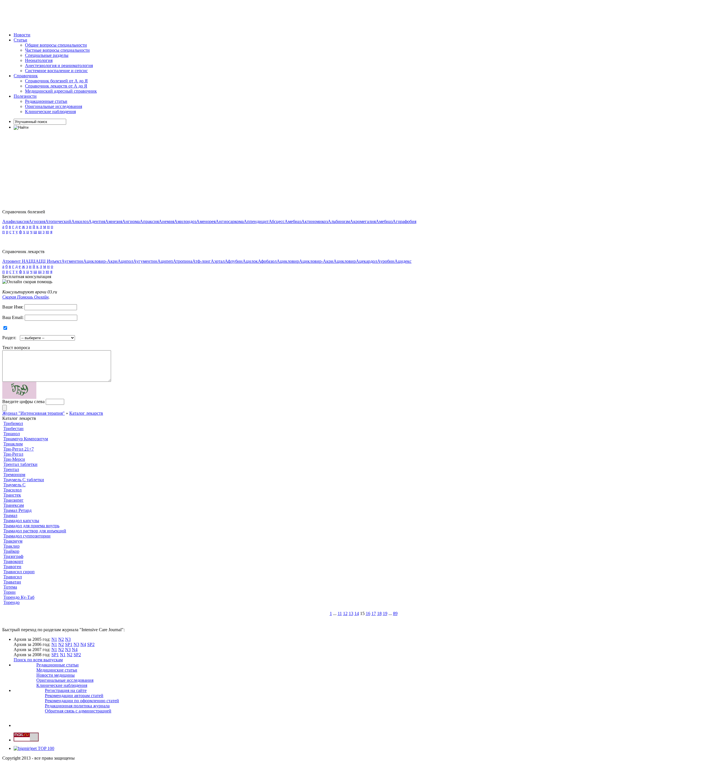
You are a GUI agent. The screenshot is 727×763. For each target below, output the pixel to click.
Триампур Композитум (25, 438)
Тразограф (13, 556)
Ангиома (131, 221)
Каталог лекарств (86, 413)
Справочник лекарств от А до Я (56, 86)
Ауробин (385, 261)
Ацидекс (402, 261)
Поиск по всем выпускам (38, 659)
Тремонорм (14, 474)
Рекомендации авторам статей (74, 695)
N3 (68, 639)
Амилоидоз (185, 221)
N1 (54, 639)
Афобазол (267, 261)
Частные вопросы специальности (57, 50)
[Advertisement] (105, 15)
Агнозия (37, 221)
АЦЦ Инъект (48, 261)
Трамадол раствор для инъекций (34, 530)
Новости (22, 34)
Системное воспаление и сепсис (56, 70)
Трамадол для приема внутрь (31, 525)
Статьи (20, 39)
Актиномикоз (314, 221)
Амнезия (113, 221)
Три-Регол (13, 454)
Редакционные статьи (46, 101)
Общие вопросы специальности (56, 45)
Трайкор (11, 551)
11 (340, 613)
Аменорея (206, 221)
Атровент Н (13, 261)
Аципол (125, 261)
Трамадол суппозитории (27, 535)
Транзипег (13, 500)
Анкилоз (79, 221)
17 (373, 613)
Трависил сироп (19, 571)
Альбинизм (339, 221)
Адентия (96, 221)
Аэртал (218, 261)
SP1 (68, 644)
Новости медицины (55, 675)
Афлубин (234, 261)
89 (395, 613)
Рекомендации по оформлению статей (82, 700)
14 (356, 613)
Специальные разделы (46, 55)
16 (368, 613)
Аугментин (72, 261)
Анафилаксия (15, 221)
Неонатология (39, 60)
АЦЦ (30, 261)
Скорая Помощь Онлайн (25, 297)
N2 (61, 639)
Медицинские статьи (56, 670)
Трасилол (12, 489)
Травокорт (13, 561)
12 (345, 613)
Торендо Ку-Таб (18, 597)
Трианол (11, 433)
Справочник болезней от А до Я (56, 80)
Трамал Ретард (17, 510)
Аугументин (145, 261)
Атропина (182, 261)
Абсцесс (277, 221)
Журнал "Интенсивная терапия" (33, 413)
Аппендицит (256, 221)
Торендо (11, 602)
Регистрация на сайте (66, 690)
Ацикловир (288, 261)
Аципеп (165, 261)
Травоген (12, 566)
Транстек (12, 495)
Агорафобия (404, 221)
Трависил (12, 576)
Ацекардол (366, 261)
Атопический (58, 221)
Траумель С (14, 484)
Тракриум (12, 541)
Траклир (11, 546)
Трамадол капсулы (21, 520)
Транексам (13, 505)
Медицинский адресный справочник (61, 91)
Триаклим (13, 443)
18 (379, 613)
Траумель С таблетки (23, 479)
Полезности (25, 96)
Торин (9, 592)
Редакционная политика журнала (77, 705)
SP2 (91, 644)
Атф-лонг (201, 261)
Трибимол (13, 423)
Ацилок (250, 261)
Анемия (166, 221)
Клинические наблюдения (50, 111)
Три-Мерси (14, 459)
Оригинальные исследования (53, 106)
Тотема (10, 587)
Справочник (26, 75)
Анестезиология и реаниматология (59, 65)
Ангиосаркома (230, 221)
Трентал (11, 469)
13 (351, 613)
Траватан (12, 581)
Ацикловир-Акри (100, 261)
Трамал (10, 515)
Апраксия (149, 221)
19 (385, 613)
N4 (83, 644)
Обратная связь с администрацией (78, 710)
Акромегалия (363, 221)
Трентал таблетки (20, 464)
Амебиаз (293, 221)
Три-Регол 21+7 (18, 449)
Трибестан (13, 428)
